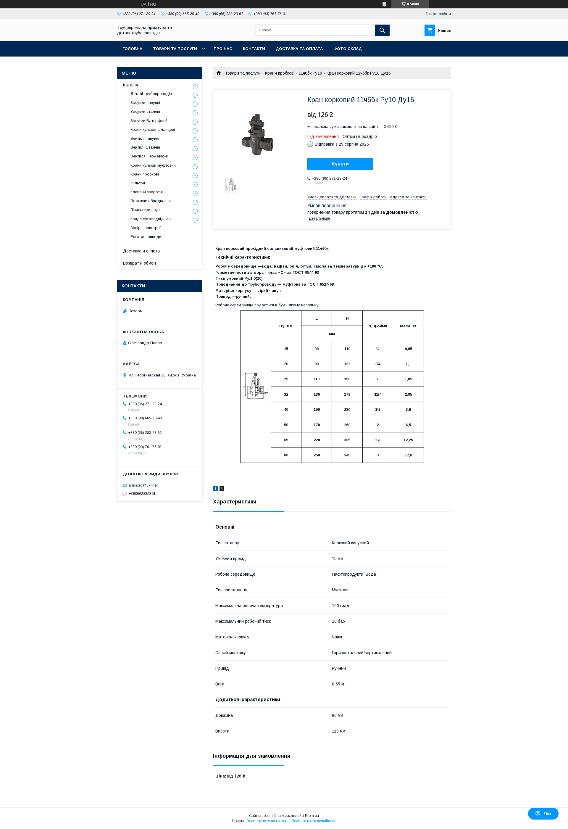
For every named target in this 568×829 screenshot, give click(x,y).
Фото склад (347, 48)
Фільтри (137, 183)
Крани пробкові (279, 73)
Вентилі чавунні (144, 138)
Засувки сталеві (145, 111)
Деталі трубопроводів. (151, 93)
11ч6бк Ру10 (310, 73)
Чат (547, 813)
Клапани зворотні (146, 192)
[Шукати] (382, 30)
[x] (222, 489)
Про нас (223, 48)
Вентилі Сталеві (145, 147)
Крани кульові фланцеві (152, 129)
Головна (132, 48)
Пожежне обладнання (150, 201)
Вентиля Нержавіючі (149, 156)
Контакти (254, 48)
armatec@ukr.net (142, 485)
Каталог (130, 85)
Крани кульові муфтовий (153, 165)
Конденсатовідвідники (151, 219)
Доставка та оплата (299, 48)
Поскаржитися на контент (267, 821)
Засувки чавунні (145, 102)
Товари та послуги (175, 48)
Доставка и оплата (141, 251)
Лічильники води (145, 209)
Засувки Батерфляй (148, 120)
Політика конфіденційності (313, 821)
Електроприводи (145, 236)
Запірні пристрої (145, 228)
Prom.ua (312, 816)
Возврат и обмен (139, 263)
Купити (340, 163)
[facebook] (215, 489)
